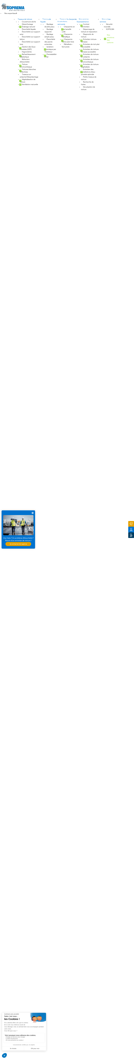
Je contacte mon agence (18, 544)
